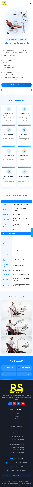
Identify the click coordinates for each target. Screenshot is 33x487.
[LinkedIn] (18, 403)
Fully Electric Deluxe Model (17, 442)
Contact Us (17, 424)
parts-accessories (17, 426)
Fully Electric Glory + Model (17, 452)
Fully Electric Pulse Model (17, 447)
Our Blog (17, 419)
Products (17, 416)
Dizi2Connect (22, 483)
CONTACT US (32, 232)
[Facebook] (10, 403)
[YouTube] (23, 403)
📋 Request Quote (16, 85)
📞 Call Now (16, 90)
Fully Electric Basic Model (17, 450)
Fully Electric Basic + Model (17, 444)
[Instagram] (14, 403)
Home (17, 413)
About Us (17, 421)
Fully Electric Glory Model (17, 436)
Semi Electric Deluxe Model (17, 439)
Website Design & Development (9, 483)
